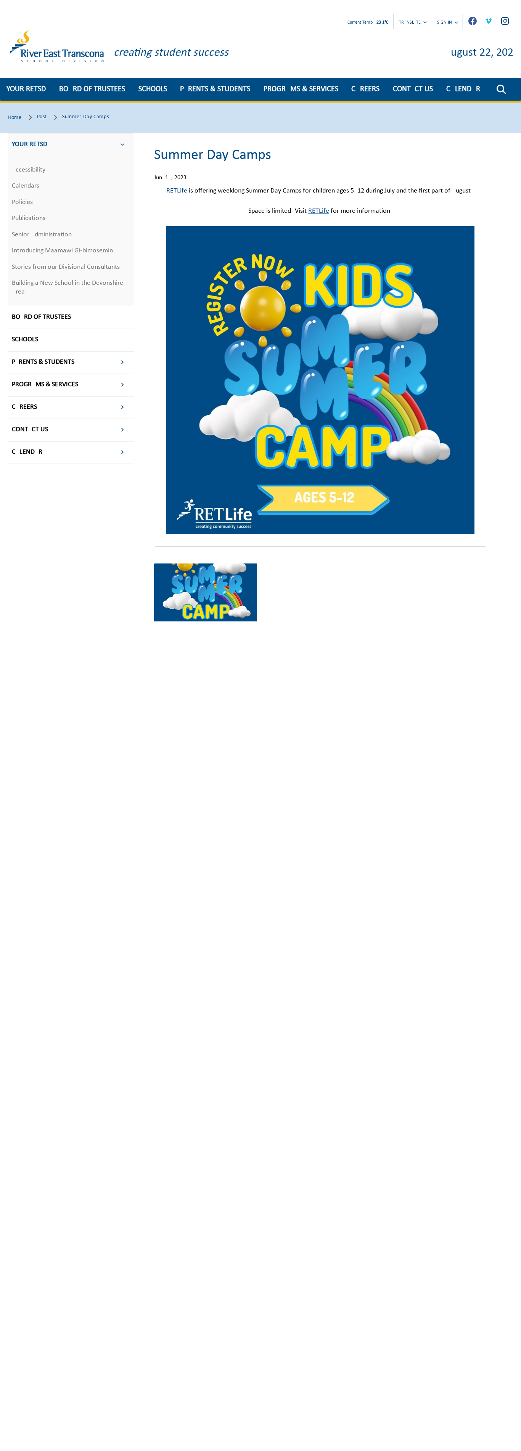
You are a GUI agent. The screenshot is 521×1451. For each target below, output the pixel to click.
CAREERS (365, 89)
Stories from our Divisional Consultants (66, 267)
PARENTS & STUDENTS (215, 89)
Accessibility (28, 169)
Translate (410, 22)
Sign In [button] (444, 22)
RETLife (176, 190)
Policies (22, 202)
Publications (28, 218)
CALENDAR (463, 89)
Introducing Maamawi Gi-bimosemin (62, 250)
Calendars (25, 185)
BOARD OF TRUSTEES (92, 89)
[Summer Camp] (205, 592)
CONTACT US (413, 89)
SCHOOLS (152, 89)
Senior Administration (42, 234)
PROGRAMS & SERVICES (301, 89)
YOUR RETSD (26, 89)
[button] (501, 89)
